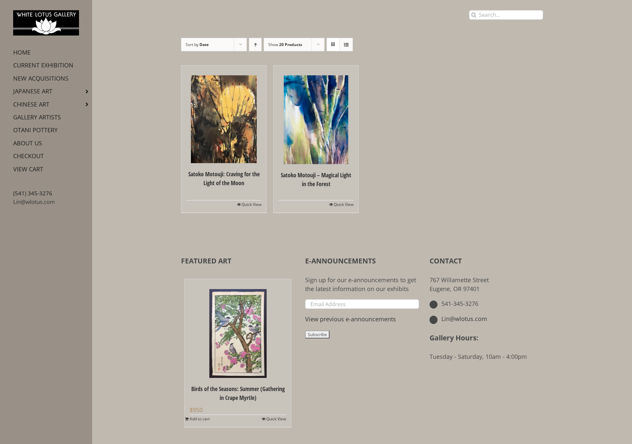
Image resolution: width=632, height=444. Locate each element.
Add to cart (200, 419)
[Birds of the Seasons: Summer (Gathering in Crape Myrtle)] (238, 328)
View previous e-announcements (350, 319)
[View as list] (346, 44)
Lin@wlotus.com (34, 202)
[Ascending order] (255, 44)
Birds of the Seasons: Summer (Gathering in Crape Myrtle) (238, 393)
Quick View (251, 204)
